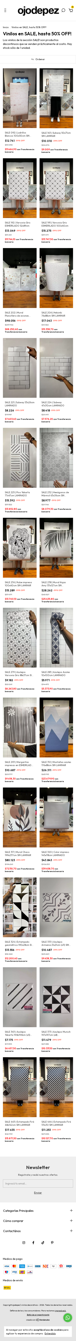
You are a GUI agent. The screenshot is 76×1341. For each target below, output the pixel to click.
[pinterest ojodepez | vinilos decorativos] (52, 1242)
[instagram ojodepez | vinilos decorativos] (23, 1242)
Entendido (50, 1333)
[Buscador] (63, 11)
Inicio (6, 27)
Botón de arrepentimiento (38, 1314)
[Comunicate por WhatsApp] (67, 1317)
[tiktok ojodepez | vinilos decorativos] (42, 1242)
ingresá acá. (60, 1310)
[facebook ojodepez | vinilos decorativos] (33, 1242)
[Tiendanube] (38, 1320)
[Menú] (6, 11)
